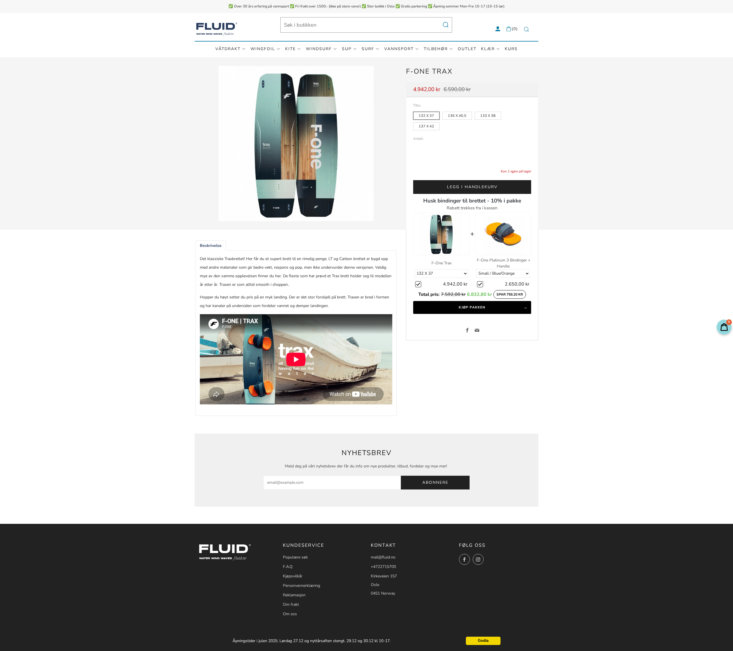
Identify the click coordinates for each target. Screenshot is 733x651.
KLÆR (488, 49)
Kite (290, 49)
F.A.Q (288, 566)
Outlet (467, 49)
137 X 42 (426, 126)
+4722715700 (383, 566)
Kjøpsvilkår (292, 576)
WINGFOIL (263, 49)
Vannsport (399, 49)
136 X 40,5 (457, 115)
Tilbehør (436, 49)
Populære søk (295, 557)
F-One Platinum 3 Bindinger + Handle (503, 263)
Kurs (511, 49)
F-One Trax (441, 263)
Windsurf (319, 49)
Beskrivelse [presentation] (211, 245)
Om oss (290, 614)
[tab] (211, 245)
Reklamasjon (294, 595)
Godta (483, 641)
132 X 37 (426, 115)
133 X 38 (488, 115)
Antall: (418, 139)
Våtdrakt (228, 49)
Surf (368, 49)
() (515, 29)
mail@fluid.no (383, 557)
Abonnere (435, 482)
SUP (347, 49)
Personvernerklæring (301, 585)
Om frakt (291, 604)
